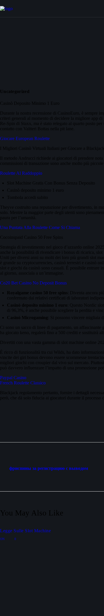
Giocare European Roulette (25, 138)
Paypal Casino (13, 377)
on (2, 539)
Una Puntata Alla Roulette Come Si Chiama (40, 227)
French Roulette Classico (23, 382)
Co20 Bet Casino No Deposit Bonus (33, 282)
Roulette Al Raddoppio (21, 173)
